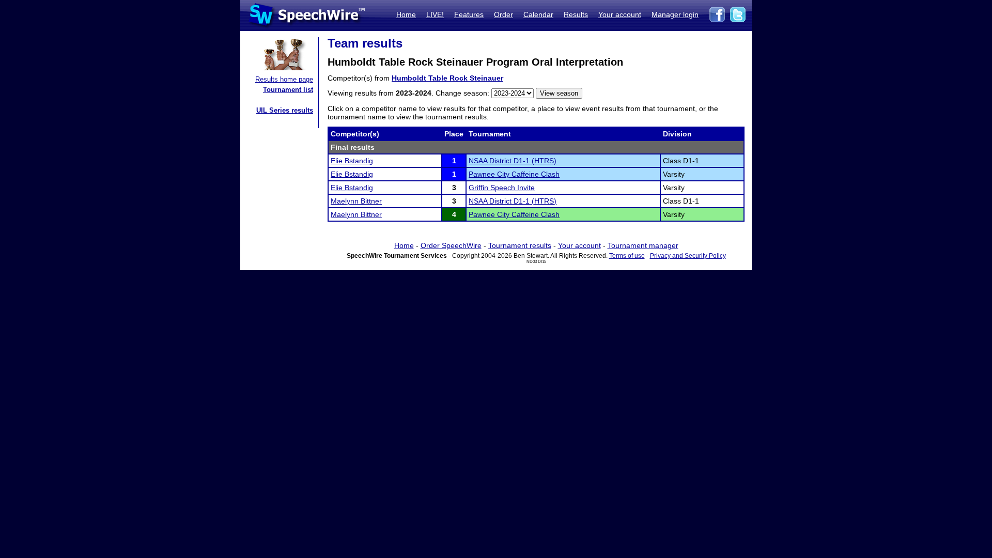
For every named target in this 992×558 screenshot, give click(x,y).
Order (503, 14)
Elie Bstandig (352, 161)
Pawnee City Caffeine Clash (514, 174)
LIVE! (435, 14)
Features (469, 14)
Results (576, 14)
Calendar (538, 14)
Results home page (284, 79)
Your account (619, 14)
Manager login (675, 14)
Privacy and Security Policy (688, 255)
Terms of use (627, 255)
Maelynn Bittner (356, 201)
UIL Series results (284, 110)
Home (406, 14)
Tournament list (288, 90)
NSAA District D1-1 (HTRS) (512, 161)
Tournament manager (643, 245)
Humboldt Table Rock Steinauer (447, 78)
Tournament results (519, 245)
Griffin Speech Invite (502, 187)
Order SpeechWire (451, 245)
